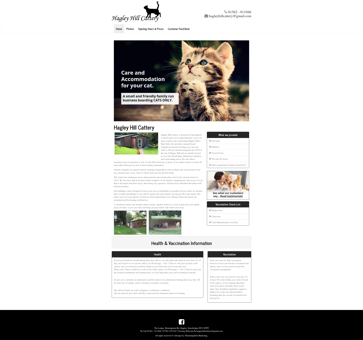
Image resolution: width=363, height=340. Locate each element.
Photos (130, 29)
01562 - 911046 (239, 11)
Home (119, 29)
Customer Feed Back (179, 29)
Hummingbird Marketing (196, 335)
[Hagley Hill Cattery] (145, 12)
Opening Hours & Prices (150, 29)
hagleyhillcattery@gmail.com (230, 15)
